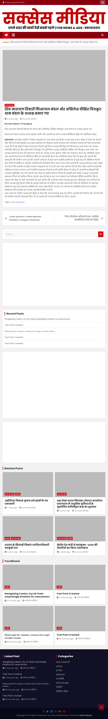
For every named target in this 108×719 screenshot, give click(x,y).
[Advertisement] (54, 274)
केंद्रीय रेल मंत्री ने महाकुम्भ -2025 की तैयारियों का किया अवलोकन (77, 546)
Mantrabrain (86, 715)
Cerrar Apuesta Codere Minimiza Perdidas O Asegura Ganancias (25, 218)
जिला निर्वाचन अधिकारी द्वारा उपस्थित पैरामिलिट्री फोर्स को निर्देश (82, 218)
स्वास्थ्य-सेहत (62, 691)
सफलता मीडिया (31, 600)
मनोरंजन (60, 674)
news (12, 202)
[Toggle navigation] (13, 35)
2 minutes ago (13, 600)
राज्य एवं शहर (9, 105)
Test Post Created (14, 325)
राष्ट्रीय (18, 494)
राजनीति (60, 678)
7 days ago (12, 507)
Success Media (29, 118)
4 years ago (12, 118)
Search (100, 234)
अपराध (7, 538)
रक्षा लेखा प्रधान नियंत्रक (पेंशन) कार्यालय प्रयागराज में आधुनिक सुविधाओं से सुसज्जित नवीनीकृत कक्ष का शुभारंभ (79, 503)
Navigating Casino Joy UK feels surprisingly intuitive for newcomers (37, 319)
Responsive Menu (102, 2)
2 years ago (64, 510)
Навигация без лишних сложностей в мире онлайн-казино (30, 331)
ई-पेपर (59, 670)
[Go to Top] (101, 707)
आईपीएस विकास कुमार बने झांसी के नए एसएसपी (26, 502)
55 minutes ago (14, 641)
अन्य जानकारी (63, 662)
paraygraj (20, 202)
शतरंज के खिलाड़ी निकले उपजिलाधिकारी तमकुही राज (27, 546)
